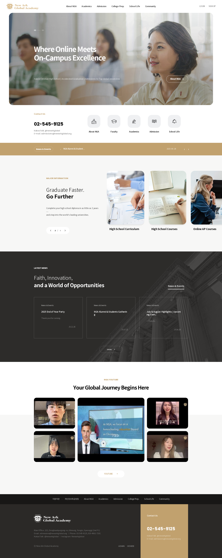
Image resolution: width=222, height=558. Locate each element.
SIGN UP (212, 6)
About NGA (71, 6)
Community (150, 6)
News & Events (43, 149)
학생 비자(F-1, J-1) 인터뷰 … (75, 149)
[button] (34, 29)
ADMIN (121, 546)
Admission (101, 6)
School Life (134, 6)
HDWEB (130, 546)
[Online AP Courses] (167, 197)
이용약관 (56, 499)
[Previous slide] (184, 149)
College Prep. (118, 6)
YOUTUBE (111, 474)
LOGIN (202, 6)
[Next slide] (188, 149)
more (111, 349)
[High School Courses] (125, 197)
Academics (87, 6)
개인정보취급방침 (72, 499)
